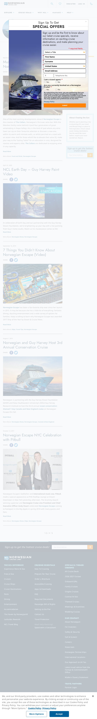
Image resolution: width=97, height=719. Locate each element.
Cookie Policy (34, 708)
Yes (47, 82)
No (59, 82)
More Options (36, 714)
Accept (59, 714)
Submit (64, 105)
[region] (48, 705)
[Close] (93, 696)
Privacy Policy (49, 102)
